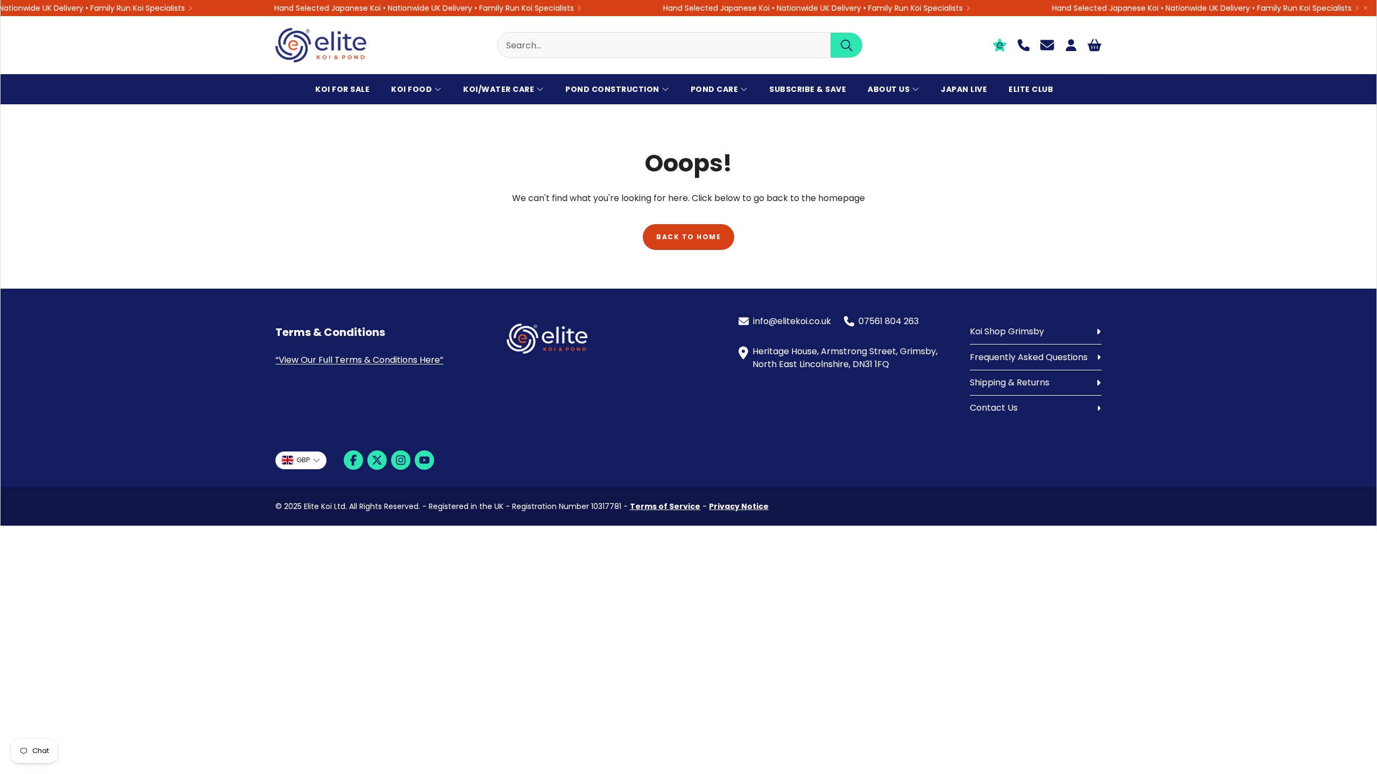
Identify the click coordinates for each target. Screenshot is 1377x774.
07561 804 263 (888, 321)
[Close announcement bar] (1366, 8)
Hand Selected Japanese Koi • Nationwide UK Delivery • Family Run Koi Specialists (413, 8)
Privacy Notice (739, 506)
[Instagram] (400, 460)
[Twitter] (377, 460)
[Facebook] (353, 460)
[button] (680, 45)
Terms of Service (665, 506)
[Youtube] (424, 460)
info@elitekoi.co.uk (792, 321)
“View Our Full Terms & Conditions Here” (359, 360)
